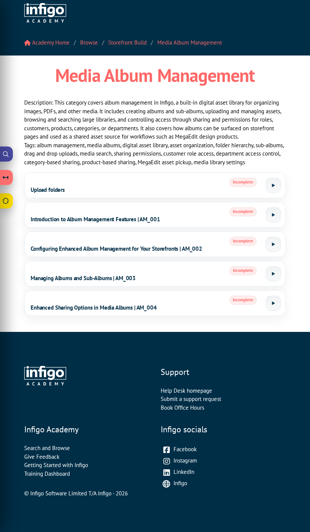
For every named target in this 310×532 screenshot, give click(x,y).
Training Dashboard (47, 473)
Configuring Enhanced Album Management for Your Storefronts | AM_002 (116, 248)
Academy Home (50, 42)
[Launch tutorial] (273, 185)
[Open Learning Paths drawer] (6, 177)
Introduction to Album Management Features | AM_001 (95, 219)
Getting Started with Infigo (56, 465)
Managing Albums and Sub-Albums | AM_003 (83, 278)
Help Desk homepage (186, 390)
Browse (89, 42)
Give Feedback (41, 456)
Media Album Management (189, 42)
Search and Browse (47, 448)
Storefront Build (127, 42)
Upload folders (48, 189)
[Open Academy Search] (6, 154)
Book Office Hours (182, 407)
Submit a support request (191, 398)
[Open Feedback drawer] (6, 200)
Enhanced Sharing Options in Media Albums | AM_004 (94, 307)
